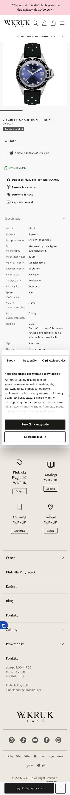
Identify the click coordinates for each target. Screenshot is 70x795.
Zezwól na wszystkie (35, 424)
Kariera (11, 586)
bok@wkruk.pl (15, 676)
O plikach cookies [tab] (54, 360)
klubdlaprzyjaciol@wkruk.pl (23, 690)
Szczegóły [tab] (30, 360)
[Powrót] (6, 36)
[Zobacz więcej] (63, 36)
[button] (35, 74)
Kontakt (12, 615)
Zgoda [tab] (11, 360)
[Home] (17, 24)
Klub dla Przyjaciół (20, 572)
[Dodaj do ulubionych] (60, 788)
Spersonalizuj (33, 436)
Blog (9, 601)
